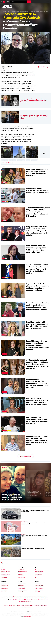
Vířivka (47, 597)
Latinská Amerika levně (22, 590)
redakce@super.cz (27, 616)
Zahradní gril (43, 597)
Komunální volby (4, 577)
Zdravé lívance (3, 587)
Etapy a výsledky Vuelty (22, 571)
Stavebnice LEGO (23, 599)
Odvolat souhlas (43, 605)
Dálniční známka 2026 (39, 585)
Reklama (10, 605)
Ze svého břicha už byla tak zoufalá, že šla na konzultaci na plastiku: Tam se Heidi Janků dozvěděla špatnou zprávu (37, 269)
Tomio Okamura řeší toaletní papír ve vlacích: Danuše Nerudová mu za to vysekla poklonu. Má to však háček (37, 306)
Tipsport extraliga (38, 572)
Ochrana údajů (36, 605)
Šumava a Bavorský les (22, 587)
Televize (37, 6)
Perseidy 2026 (26, 596)
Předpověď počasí (19, 596)
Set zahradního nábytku (35, 597)
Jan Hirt (19, 572)
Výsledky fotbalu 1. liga (39, 571)
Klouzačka (29, 597)
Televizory (46, 599)
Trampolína (20, 597)
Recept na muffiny (4, 585)
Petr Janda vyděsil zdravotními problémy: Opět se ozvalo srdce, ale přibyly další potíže (37, 420)
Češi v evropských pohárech (41, 596)
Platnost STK (37, 591)
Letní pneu (35, 599)
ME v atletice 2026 (38, 574)
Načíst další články (25, 456)
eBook (40, 67)
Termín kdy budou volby (5, 574)
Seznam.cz (47, 1)
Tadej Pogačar (20, 574)
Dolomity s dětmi (21, 591)
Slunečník (24, 597)
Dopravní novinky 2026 (39, 587)
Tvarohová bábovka (4, 588)
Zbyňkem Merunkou (29, 74)
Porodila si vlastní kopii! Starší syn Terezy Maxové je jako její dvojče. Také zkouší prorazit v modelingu (37, 325)
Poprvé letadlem (21, 585)
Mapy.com (14, 596)
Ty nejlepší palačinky (5, 583)
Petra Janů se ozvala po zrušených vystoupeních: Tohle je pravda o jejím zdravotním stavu (36, 249)
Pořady (31, 6)
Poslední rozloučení (21, 159)
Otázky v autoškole (38, 590)
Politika (25, 6)
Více (46, 6)
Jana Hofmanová (8, 66)
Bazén (9, 597)
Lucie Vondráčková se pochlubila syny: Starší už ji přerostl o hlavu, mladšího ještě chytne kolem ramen (37, 401)
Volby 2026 (3, 569)
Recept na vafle (4, 590)
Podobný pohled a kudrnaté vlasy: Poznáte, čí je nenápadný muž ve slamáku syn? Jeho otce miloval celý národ (37, 440)
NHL (35, 577)
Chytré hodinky (22, 601)
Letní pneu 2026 (38, 583)
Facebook (6, 605)
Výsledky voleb (4, 572)
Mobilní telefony (16, 599)
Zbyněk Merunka (4, 159)
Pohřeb (27, 159)
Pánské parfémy (28, 601)
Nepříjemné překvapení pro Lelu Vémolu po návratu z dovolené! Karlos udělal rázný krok (37, 173)
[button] (25, 48)
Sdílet (45, 67)
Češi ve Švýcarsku (21, 588)
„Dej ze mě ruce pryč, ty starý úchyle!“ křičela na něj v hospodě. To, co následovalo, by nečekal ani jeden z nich (38, 212)
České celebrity (34, 159)
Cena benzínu (32, 596)
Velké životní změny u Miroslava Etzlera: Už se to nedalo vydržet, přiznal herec (37, 191)
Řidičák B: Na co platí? (39, 588)
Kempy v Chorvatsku (22, 583)
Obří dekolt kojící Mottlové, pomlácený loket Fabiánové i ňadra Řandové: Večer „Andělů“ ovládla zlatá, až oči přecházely (37, 364)
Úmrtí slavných (12, 159)
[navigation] (1, 2)
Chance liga (37, 569)
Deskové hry (40, 599)
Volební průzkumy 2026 (5, 571)
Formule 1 (36, 575)
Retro (42, 6)
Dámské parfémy (30, 599)
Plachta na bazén (14, 597)
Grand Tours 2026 (21, 577)
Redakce (14, 605)
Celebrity (19, 6)
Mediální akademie (20, 605)
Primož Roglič (20, 575)
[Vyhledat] (29, 1)
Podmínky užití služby (29, 605)
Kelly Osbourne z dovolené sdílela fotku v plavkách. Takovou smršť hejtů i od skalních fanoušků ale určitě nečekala (37, 231)
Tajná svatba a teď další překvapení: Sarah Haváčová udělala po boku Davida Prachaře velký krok (37, 287)
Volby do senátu (4, 575)
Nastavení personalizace (25, 606)
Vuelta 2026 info (21, 569)
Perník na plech (4, 591)
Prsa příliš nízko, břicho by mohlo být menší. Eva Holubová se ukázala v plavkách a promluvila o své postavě (37, 345)
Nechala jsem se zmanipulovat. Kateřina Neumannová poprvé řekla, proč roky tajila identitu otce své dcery (37, 383)
